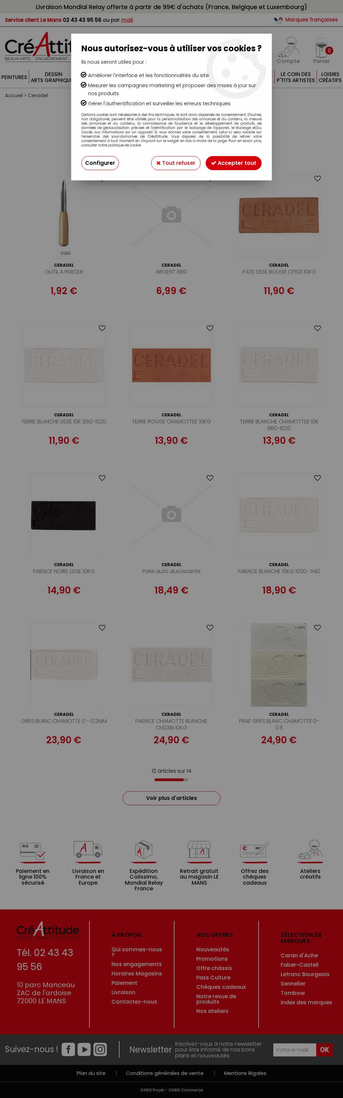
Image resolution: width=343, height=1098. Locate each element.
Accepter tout (236, 163)
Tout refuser (178, 163)
